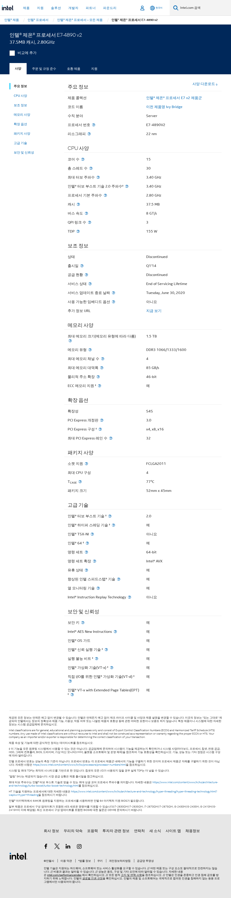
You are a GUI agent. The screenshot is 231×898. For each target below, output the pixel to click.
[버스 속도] (86, 213)
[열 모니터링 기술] (98, 588)
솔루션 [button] (56, 8)
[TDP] (78, 231)
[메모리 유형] (90, 350)
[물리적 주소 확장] (98, 377)
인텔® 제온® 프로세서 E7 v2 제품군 (174, 98)
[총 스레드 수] (90, 168)
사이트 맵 (173, 831)
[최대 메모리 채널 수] (102, 359)
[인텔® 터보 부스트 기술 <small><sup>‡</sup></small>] (109, 516)
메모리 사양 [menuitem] (22, 115)
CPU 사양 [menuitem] (20, 96)
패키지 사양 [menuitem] (22, 133)
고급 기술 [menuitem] (20, 143)
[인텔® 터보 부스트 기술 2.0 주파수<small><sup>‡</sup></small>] (126, 186)
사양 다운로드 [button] (203, 84)
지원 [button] (40, 8)
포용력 (92, 831)
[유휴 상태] (86, 570)
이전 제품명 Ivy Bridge (164, 107)
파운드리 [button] (110, 8)
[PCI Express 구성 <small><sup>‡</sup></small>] (100, 429)
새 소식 (155, 831)
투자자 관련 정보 (115, 831)
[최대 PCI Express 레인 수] (110, 438)
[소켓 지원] (86, 464)
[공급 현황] (86, 275)
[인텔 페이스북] (46, 847)
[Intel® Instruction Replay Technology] (129, 597)
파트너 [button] (91, 8)
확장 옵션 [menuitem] (20, 124)
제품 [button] (26, 8)
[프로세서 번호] (93, 125)
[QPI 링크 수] (89, 222)
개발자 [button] (73, 8)
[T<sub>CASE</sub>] (80, 482)
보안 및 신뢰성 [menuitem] (24, 152)
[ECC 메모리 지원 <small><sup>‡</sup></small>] (99, 386)
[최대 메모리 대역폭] (101, 368)
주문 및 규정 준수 (44, 69)
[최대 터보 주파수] (98, 177)
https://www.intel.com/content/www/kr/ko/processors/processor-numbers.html (79, 765)
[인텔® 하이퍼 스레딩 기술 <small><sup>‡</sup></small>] (113, 525)
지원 (94, 69)
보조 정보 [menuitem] (20, 105)
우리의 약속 (73, 831)
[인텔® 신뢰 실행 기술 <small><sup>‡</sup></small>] (106, 649)
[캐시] (78, 204)
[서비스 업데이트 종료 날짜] (113, 293)
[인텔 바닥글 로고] (18, 856)
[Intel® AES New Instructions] (115, 631)
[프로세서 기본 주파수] (105, 195)
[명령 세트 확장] (94, 561)
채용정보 (192, 831)
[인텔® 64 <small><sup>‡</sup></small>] (87, 543)
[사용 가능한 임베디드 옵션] (113, 302)
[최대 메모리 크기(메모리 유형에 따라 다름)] (70, 341)
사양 (18, 68)
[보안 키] (82, 622)
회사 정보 (51, 831)
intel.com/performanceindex (64, 875)
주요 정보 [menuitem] (20, 86)
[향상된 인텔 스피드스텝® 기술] (118, 579)
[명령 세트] (86, 552)
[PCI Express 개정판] (101, 420)
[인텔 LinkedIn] (68, 847)
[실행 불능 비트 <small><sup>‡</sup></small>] (96, 658)
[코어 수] (82, 159)
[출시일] (81, 266)
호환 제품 (73, 69)
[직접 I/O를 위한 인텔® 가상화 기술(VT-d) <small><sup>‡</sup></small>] (70, 681)
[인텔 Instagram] (79, 847)
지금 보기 (154, 311)
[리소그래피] (89, 134)
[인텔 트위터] (57, 847)
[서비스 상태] (90, 284)
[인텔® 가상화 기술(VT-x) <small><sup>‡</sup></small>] (111, 668)
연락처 (139, 831)
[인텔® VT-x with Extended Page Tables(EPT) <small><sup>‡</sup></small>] (72, 695)
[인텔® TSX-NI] (92, 534)
